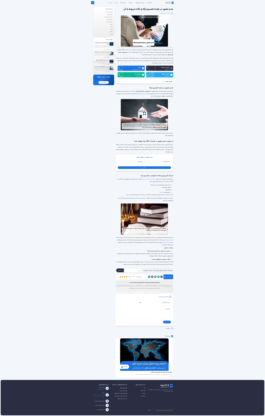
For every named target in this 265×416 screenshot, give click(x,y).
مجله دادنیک (142, 390)
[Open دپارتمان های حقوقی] (135, 3)
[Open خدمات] (128, 3)
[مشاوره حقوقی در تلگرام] (107, 405)
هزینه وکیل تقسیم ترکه (168, 242)
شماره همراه (140, 161)
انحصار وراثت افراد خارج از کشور (121, 396)
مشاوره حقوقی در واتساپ (100, 401)
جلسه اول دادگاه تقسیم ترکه (148, 179)
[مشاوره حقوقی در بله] (107, 409)
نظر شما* (167, 309)
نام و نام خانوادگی (166, 161)
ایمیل (140, 302)
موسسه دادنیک (153, 410)
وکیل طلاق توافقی (123, 388)
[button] (161, 277)
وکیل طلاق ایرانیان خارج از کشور (121, 393)
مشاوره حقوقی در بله (101, 409)
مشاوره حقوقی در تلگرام (100, 405)
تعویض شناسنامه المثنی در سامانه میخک (101, 52)
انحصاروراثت (162, 13)
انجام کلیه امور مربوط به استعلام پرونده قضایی (102, 43)
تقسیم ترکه (144, 93)
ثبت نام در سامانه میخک (122, 398)
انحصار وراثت (128, 50)
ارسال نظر (167, 322)
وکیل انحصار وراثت (169, 240)
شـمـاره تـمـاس (102, 387)
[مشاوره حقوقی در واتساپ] (107, 401)
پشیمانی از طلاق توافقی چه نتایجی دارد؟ (101, 66)
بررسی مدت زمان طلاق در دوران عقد (102, 60)
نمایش (163, 81)
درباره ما (143, 393)
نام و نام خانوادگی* (165, 302)
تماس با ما (143, 396)
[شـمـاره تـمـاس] (107, 388)
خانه (170, 17)
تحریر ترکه (162, 192)
